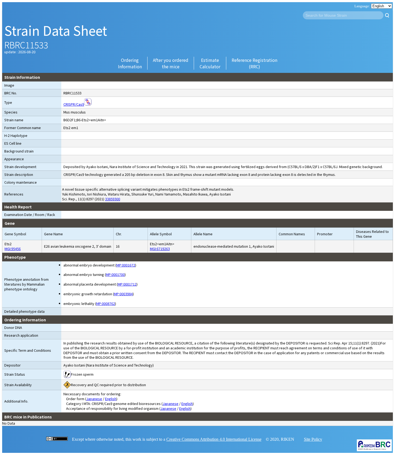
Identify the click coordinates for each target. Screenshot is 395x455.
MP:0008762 (105, 303)
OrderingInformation (130, 63)
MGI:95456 (13, 248)
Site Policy (313, 439)
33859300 (112, 198)
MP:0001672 (125, 265)
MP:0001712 (127, 284)
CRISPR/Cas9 (73, 104)
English (110, 398)
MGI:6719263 (160, 248)
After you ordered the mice (170, 63)
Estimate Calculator (210, 63)
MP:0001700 (115, 274)
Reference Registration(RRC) (254, 63)
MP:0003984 (123, 293)
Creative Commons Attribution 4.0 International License (213, 439)
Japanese (94, 398)
